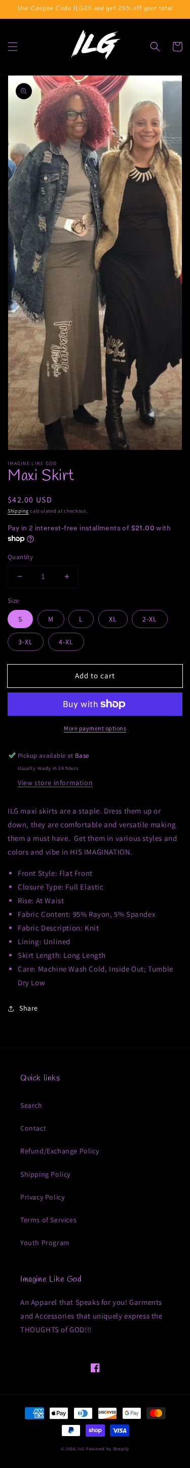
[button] (13, 46)
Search (31, 1105)
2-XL (149, 619)
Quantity (20, 557)
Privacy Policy (42, 1197)
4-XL (66, 641)
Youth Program (45, 1242)
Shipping (18, 511)
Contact (33, 1128)
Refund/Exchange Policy (59, 1150)
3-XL (25, 641)
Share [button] (28, 1008)
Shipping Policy (45, 1174)
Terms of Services (48, 1219)
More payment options (95, 728)
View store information (55, 782)
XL (113, 619)
